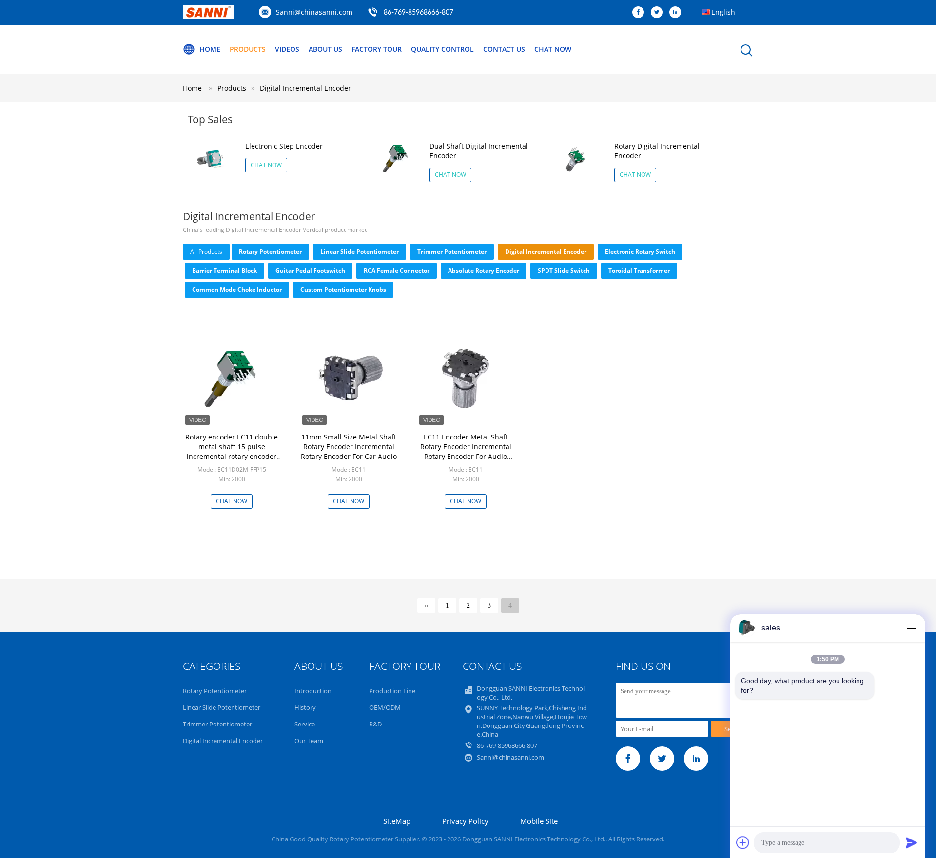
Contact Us (504, 49)
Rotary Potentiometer (270, 252)
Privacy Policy (465, 821)
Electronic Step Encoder (284, 146)
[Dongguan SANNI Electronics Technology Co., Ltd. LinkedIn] (677, 12)
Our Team (308, 740)
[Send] (911, 842)
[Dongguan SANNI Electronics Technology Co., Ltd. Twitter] (659, 12)
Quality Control (442, 49)
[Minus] (911, 628)
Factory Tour (376, 49)
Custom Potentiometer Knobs (343, 290)
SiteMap (396, 821)
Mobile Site (539, 821)
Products (248, 49)
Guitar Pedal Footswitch (310, 271)
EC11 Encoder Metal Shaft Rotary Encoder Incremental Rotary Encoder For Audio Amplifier (465, 451)
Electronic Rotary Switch (640, 252)
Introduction (313, 690)
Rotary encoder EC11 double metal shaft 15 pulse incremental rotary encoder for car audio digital (231, 451)
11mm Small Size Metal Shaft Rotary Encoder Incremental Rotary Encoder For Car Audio (349, 446)
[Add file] (743, 842)
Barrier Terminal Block (224, 271)
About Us (325, 49)
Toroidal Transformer (639, 271)
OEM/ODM (385, 707)
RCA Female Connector (396, 271)
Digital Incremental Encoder (305, 88)
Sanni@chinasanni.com (314, 12)
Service (304, 724)
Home (209, 49)
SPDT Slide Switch (564, 271)
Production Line (392, 690)
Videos (287, 49)
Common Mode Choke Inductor (237, 290)
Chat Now (552, 49)
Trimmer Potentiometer (452, 252)
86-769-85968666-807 (418, 12)
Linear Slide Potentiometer (359, 252)
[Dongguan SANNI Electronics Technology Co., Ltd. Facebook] (640, 12)
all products (206, 252)
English (723, 12)
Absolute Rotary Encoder (483, 271)
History (305, 707)
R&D (375, 724)
